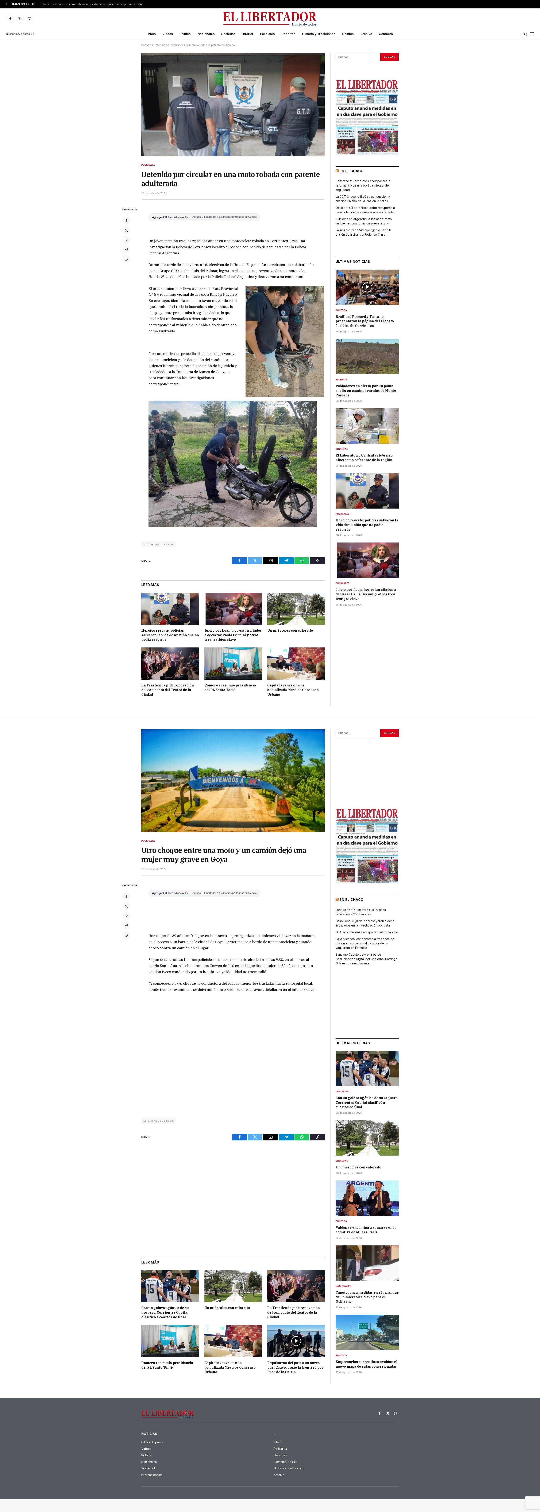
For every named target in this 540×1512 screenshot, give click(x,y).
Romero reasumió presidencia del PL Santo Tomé (230, 687)
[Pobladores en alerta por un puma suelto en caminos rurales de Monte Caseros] (367, 356)
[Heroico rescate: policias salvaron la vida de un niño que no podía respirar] (170, 609)
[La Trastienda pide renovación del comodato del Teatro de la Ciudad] (170, 663)
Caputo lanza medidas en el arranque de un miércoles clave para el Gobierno (367, 1297)
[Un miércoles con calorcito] (296, 609)
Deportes (288, 34)
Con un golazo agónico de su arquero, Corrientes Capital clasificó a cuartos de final (165, 1312)
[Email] (126, 240)
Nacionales (206, 34)
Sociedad (228, 34)
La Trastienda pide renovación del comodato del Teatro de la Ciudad (167, 690)
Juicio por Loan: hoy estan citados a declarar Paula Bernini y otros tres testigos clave (233, 635)
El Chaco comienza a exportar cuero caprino (367, 932)
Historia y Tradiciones (318, 34)
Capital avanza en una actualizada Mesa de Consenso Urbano (293, 690)
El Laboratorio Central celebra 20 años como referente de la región (364, 457)
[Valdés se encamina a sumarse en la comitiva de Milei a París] (367, 1198)
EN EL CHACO (351, 171)
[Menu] (532, 34)
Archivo (366, 34)
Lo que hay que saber (158, 544)
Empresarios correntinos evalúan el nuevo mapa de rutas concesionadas (366, 1364)
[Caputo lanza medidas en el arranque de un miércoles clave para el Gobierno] (367, 1263)
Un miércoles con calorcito (290, 630)
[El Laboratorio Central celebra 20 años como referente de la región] (367, 426)
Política (185, 34)
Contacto (386, 34)
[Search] (525, 34)
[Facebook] (126, 220)
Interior (247, 34)
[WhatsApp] (126, 259)
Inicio (151, 34)
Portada (146, 45)
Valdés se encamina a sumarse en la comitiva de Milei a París (366, 1229)
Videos (167, 34)
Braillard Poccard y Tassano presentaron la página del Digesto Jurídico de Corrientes (365, 321)
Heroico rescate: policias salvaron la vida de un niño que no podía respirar (92, 4)
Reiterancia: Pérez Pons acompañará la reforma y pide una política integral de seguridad (363, 185)
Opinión (348, 34)
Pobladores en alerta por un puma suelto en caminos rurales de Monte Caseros (366, 390)
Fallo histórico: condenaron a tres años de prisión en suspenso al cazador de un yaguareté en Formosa (365, 943)
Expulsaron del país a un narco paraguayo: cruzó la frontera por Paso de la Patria (295, 1367)
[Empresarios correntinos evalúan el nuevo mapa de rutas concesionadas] (367, 1332)
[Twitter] (126, 230)
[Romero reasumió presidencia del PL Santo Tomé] (233, 663)
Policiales (267, 34)
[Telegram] (126, 250)
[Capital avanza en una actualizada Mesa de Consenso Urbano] (296, 663)
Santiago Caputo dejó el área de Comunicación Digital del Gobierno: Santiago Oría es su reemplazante (366, 959)
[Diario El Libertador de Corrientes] (270, 19)
